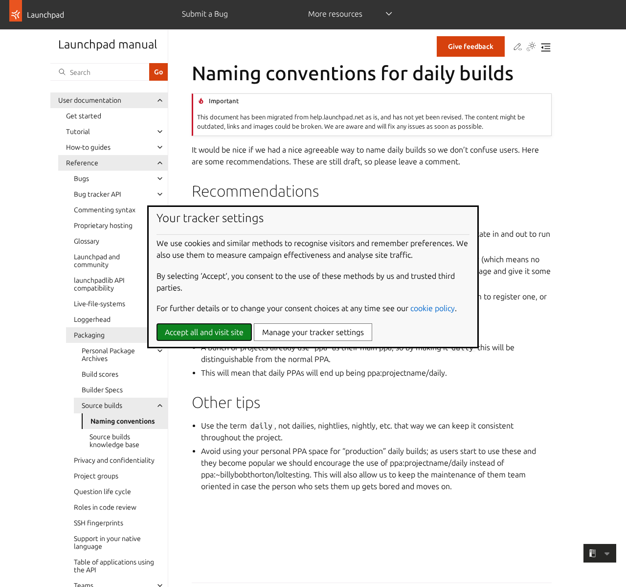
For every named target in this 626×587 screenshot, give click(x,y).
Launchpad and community (97, 261)
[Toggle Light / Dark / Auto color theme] (531, 47)
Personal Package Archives (108, 354)
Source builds (102, 405)
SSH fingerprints (98, 523)
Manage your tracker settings (313, 332)
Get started (83, 116)
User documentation (89, 100)
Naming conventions (122, 421)
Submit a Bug (205, 13)
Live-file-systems (99, 304)
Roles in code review (105, 507)
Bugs (81, 178)
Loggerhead (92, 319)
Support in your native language (107, 542)
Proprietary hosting (103, 225)
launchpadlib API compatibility (99, 284)
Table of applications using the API (114, 566)
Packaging (89, 335)
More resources (335, 13)
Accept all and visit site (204, 332)
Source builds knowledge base (114, 441)
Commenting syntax (104, 210)
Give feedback (470, 46)
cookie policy (432, 308)
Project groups (96, 476)
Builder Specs (102, 390)
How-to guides (88, 147)
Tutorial (78, 131)
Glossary (86, 241)
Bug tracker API (97, 194)
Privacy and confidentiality (114, 460)
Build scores (100, 374)
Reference (82, 163)
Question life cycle (102, 492)
